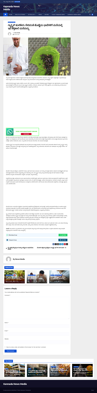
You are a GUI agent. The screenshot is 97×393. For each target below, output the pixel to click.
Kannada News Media (15, 384)
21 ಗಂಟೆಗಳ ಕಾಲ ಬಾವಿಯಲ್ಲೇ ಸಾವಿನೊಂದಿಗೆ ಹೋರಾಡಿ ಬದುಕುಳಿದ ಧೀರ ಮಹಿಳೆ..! (36, 372)
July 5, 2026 (10, 374)
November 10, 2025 (57, 372)
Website (7, 339)
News (40, 14)
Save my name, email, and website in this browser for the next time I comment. (26, 347)
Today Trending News (58, 14)
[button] (90, 14)
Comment (7, 295)
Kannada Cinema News (74, 14)
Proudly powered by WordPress (10, 390)
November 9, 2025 (79, 372)
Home (10, 14)
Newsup (22, 390)
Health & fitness (20, 14)
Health (52, 275)
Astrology (31, 14)
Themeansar (28, 390)
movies (47, 14)
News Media (17, 32)
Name (7, 322)
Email (6, 330)
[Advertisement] (37, 99)
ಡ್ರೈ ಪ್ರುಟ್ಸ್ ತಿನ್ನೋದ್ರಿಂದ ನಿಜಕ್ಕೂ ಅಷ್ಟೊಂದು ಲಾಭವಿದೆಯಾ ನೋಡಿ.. (20, 248)
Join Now (63, 235)
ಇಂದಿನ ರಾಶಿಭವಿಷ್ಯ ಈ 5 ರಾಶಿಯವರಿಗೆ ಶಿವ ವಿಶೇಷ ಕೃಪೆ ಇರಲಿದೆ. (59, 370)
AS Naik (16, 281)
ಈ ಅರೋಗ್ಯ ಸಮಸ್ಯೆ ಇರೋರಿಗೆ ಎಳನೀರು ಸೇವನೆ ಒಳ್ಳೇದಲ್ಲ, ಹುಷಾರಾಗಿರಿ (14, 278)
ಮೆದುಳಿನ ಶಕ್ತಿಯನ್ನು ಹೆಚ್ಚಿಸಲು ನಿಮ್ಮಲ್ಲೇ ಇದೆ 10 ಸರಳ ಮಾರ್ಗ (50, 247)
